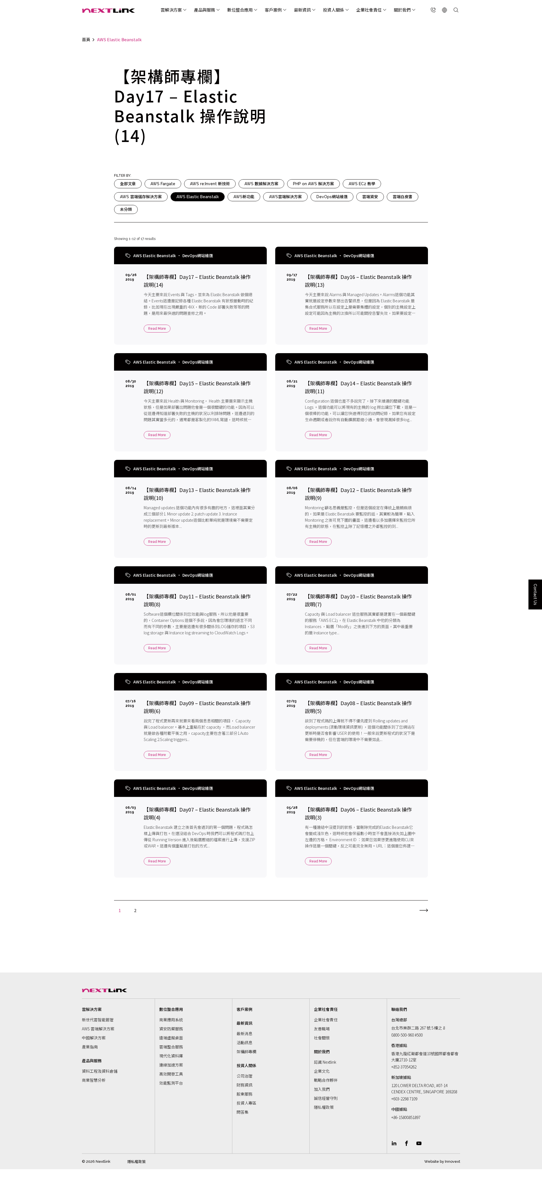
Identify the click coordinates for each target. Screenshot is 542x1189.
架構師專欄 (246, 1051)
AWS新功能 (243, 196)
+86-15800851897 (405, 1117)
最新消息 (244, 1033)
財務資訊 (244, 1085)
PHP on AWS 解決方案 (313, 184)
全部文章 (128, 184)
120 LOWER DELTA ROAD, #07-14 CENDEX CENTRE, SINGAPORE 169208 (424, 1088)
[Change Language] (444, 10)
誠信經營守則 (326, 1098)
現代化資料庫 (171, 1056)
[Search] (456, 10)
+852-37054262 (403, 1067)
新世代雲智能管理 (97, 1019)
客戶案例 (273, 10)
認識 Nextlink (325, 1062)
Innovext (452, 1161)
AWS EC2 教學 (362, 184)
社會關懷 (322, 1038)
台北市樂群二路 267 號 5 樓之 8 (418, 1028)
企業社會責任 (369, 10)
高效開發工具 (171, 1074)
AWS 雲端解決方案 (98, 1028)
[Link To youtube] (419, 1143)
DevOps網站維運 (332, 196)
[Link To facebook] (406, 1143)
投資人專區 (246, 1103)
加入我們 (322, 1089)
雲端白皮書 (402, 196)
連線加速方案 (171, 1065)
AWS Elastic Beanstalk (197, 196)
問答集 (242, 1112)
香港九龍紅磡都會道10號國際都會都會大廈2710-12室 (424, 1057)
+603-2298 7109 (404, 1098)
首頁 (86, 39)
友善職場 (322, 1028)
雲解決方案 (171, 10)
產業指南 (90, 1047)
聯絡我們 (399, 1009)
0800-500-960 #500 (407, 1035)
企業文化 (322, 1071)
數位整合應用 (240, 10)
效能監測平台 (171, 1083)
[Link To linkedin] (394, 1143)
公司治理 (244, 1076)
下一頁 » (423, 909)
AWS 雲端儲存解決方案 (141, 196)
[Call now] (433, 10)
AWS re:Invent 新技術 (210, 184)
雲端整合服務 (171, 1047)
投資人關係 (333, 10)
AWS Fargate (162, 184)
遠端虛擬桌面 (171, 1038)
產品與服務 (204, 10)
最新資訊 (302, 10)
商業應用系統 (171, 1019)
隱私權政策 (324, 1107)
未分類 (126, 209)
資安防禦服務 (171, 1028)
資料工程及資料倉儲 (99, 1071)
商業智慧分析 (94, 1080)
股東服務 (244, 1094)
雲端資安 (370, 196)
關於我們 (402, 10)
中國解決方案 (94, 1038)
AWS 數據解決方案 (261, 184)
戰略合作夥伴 (326, 1080)
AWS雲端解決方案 (285, 196)
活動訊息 (244, 1042)
